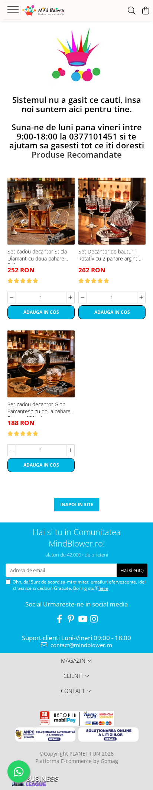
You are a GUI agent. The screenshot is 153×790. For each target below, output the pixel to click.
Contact (73, 691)
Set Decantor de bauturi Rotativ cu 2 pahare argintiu (109, 255)
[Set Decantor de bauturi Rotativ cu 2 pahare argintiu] (112, 211)
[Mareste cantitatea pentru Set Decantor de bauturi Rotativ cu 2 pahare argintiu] (141, 297)
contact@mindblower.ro (80, 645)
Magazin (73, 660)
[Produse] (13, 11)
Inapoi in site (76, 504)
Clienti (73, 675)
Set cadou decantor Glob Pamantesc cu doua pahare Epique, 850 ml (39, 409)
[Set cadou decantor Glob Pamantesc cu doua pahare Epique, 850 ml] (41, 363)
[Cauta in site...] (132, 11)
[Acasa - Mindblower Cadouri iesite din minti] (52, 10)
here (103, 588)
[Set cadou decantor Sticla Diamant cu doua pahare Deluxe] (41, 211)
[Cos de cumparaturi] (145, 11)
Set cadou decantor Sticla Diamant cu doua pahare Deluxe (37, 256)
